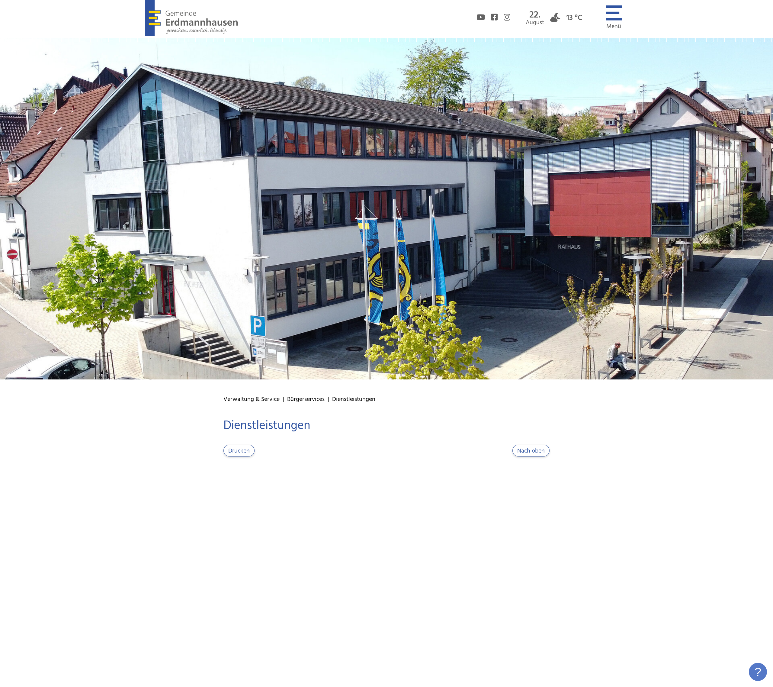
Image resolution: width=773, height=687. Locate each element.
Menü (613, 26)
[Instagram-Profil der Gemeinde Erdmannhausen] (507, 18)
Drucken (239, 451)
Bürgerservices (306, 399)
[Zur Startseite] (191, 34)
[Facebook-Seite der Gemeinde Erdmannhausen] (494, 18)
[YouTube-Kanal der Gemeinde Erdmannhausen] (480, 18)
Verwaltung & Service (251, 399)
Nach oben (531, 451)
